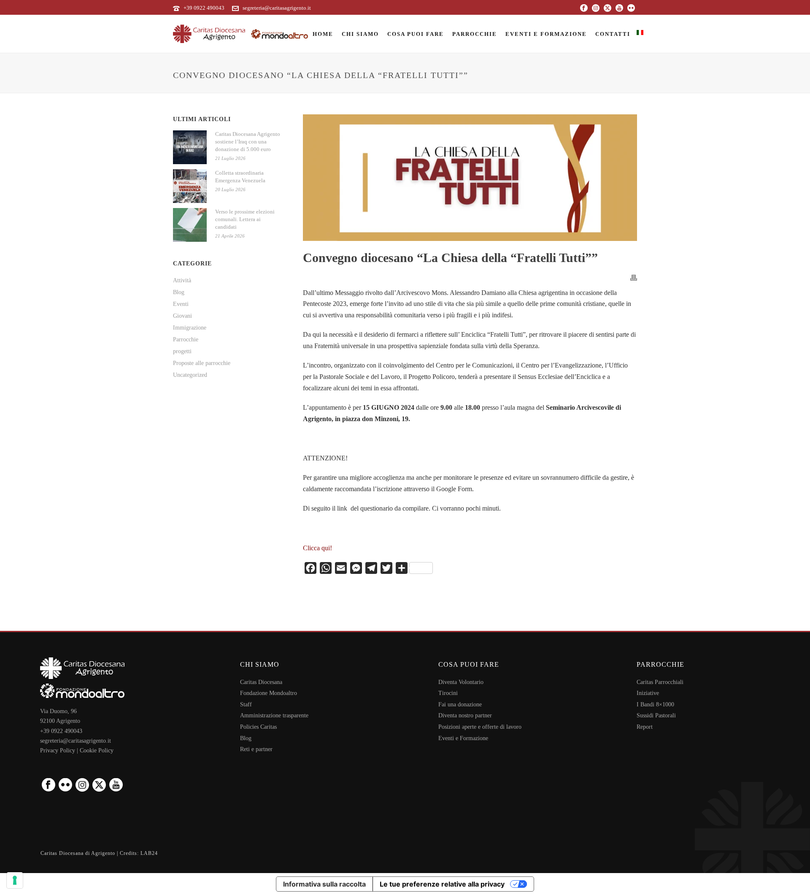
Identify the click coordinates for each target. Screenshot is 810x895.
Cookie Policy (96, 750)
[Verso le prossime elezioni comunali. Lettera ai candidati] (190, 225)
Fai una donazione (460, 704)
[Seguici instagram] (82, 785)
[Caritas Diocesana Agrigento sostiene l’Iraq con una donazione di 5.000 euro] (190, 147)
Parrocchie (474, 34)
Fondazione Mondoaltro (268, 693)
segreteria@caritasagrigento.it (277, 8)
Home (323, 34)
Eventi (181, 304)
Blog (178, 292)
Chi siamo (360, 34)
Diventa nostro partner (465, 715)
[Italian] (640, 33)
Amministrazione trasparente (274, 715)
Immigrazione (189, 327)
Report (645, 727)
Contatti (612, 34)
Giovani (182, 316)
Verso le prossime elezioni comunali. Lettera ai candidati (245, 219)
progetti (182, 351)
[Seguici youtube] (116, 785)
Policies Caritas (258, 727)
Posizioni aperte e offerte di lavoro (479, 727)
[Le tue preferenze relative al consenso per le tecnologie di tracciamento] (15, 880)
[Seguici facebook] (48, 785)
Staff (246, 704)
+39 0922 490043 (204, 8)
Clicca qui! (317, 548)
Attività (182, 280)
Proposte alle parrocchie (201, 363)
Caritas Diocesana (261, 682)
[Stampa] (633, 277)
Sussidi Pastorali (656, 715)
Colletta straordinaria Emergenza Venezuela (240, 177)
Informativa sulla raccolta (324, 884)
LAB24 (149, 853)
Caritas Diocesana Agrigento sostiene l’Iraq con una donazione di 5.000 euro (247, 141)
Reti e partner (256, 749)
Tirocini (448, 693)
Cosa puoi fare (415, 34)
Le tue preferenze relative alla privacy (442, 884)
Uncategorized (190, 375)
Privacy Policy (57, 750)
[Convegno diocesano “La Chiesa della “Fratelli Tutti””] (470, 177)
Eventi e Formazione (546, 34)
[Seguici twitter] (99, 785)
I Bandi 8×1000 (655, 704)
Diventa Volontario (460, 682)
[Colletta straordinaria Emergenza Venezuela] (190, 186)
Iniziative (648, 693)
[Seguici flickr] (65, 785)
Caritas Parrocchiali (660, 682)
